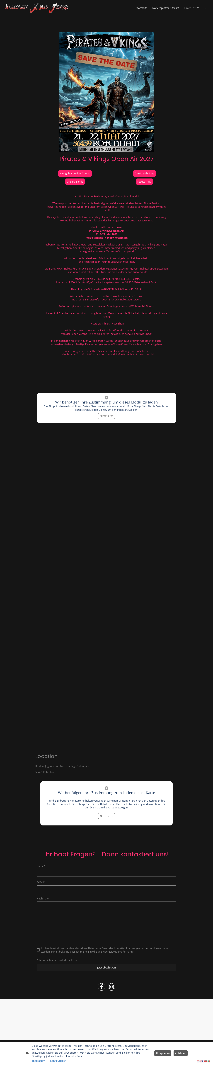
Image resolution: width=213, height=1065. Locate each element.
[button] (198, 1061)
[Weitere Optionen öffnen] (205, 8)
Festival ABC (144, 181)
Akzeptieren (107, 416)
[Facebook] (101, 987)
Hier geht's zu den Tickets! (75, 173)
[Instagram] (111, 987)
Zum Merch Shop (144, 173)
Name (41, 866)
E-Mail (41, 882)
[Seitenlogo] (37, 8)
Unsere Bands (75, 181)
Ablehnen (180, 1053)
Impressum (38, 1061)
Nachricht (43, 898)
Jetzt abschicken (106, 967)
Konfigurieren (58, 1061)
